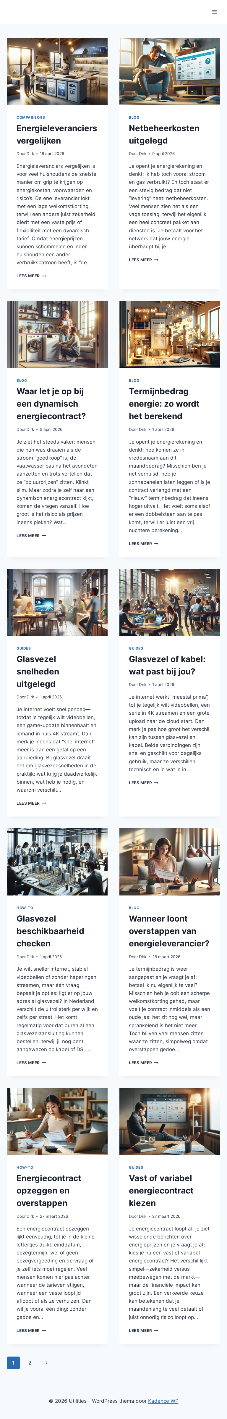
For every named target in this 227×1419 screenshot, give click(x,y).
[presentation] (57, 71)
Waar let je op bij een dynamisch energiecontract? (51, 403)
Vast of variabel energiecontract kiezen (161, 1190)
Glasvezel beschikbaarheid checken (50, 931)
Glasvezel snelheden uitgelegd (38, 671)
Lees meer (31, 275)
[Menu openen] (214, 11)
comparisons (31, 117)
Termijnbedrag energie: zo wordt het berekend (164, 403)
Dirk (30, 153)
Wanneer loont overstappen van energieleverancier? (169, 931)
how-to (25, 908)
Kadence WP (163, 1401)
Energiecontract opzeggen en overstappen (49, 1190)
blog (134, 117)
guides (24, 648)
